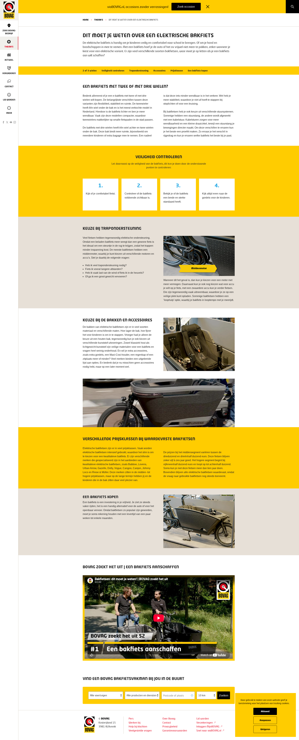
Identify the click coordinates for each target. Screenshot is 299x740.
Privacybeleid (169, 726)
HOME (86, 20)
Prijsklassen (177, 70)
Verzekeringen (204, 722)
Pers (131, 718)
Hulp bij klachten (138, 726)
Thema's (98, 20)
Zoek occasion (186, 6)
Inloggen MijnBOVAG (207, 726)
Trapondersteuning (138, 70)
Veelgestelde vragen (140, 730)
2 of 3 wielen (90, 70)
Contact (166, 722)
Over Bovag (168, 718)
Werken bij (134, 722)
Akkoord (265, 711)
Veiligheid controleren (113, 70)
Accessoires (159, 70)
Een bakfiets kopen (198, 70)
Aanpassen (265, 720)
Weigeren (265, 729)
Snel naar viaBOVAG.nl (208, 730)
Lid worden (202, 718)
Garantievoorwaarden (174, 730)
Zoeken (223, 695)
